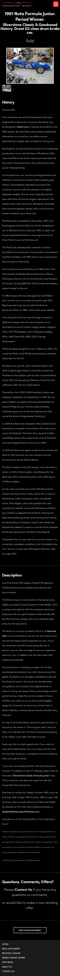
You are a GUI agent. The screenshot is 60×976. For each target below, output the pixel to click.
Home (5, 944)
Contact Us (8, 971)
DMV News (7, 962)
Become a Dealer (11, 953)
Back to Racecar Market (30, 930)
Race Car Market (11, 948)
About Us (7, 966)
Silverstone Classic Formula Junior (31, 775)
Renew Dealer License (13, 957)
